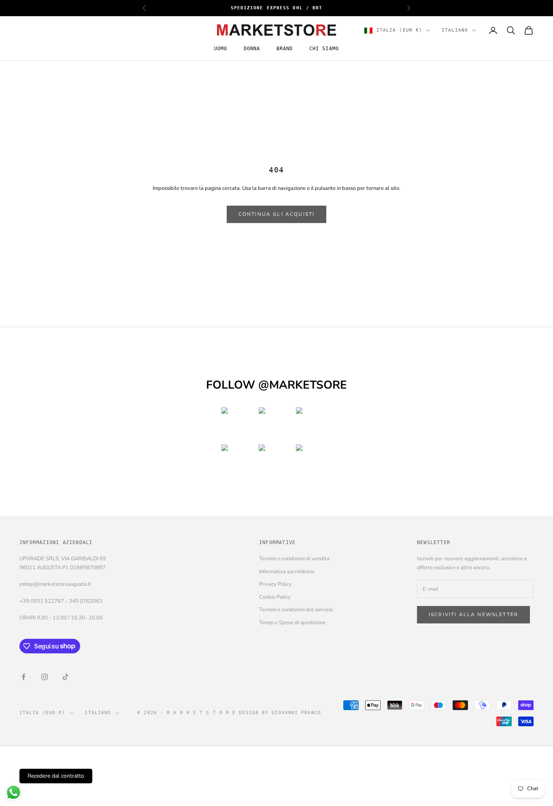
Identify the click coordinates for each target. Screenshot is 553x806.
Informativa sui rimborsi (286, 571)
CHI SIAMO (324, 49)
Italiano (455, 30)
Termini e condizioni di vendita (294, 558)
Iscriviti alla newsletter (473, 614)
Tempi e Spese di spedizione (292, 622)
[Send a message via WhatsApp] (13, 792)
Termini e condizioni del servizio (296, 609)
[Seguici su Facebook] (23, 677)
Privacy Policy (275, 584)
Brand (284, 49)
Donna (252, 49)
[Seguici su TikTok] (66, 677)
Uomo (221, 49)
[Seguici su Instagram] (44, 677)
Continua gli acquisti (276, 214)
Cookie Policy (275, 597)
